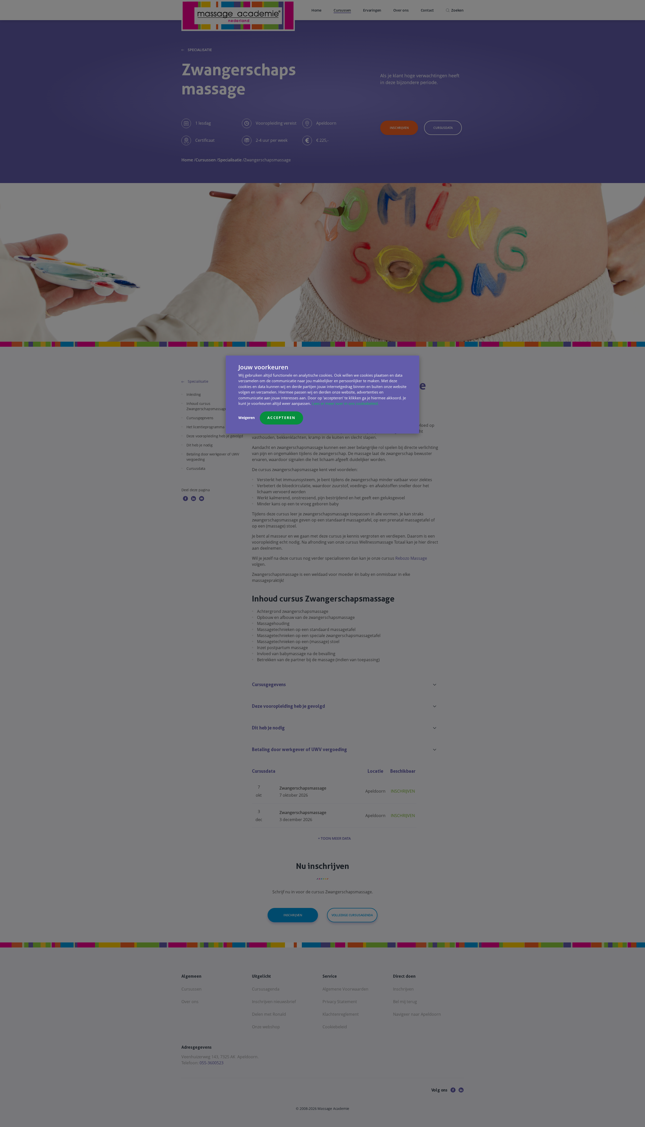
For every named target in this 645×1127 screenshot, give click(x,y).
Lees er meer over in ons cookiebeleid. (345, 403)
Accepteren (281, 417)
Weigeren (246, 417)
